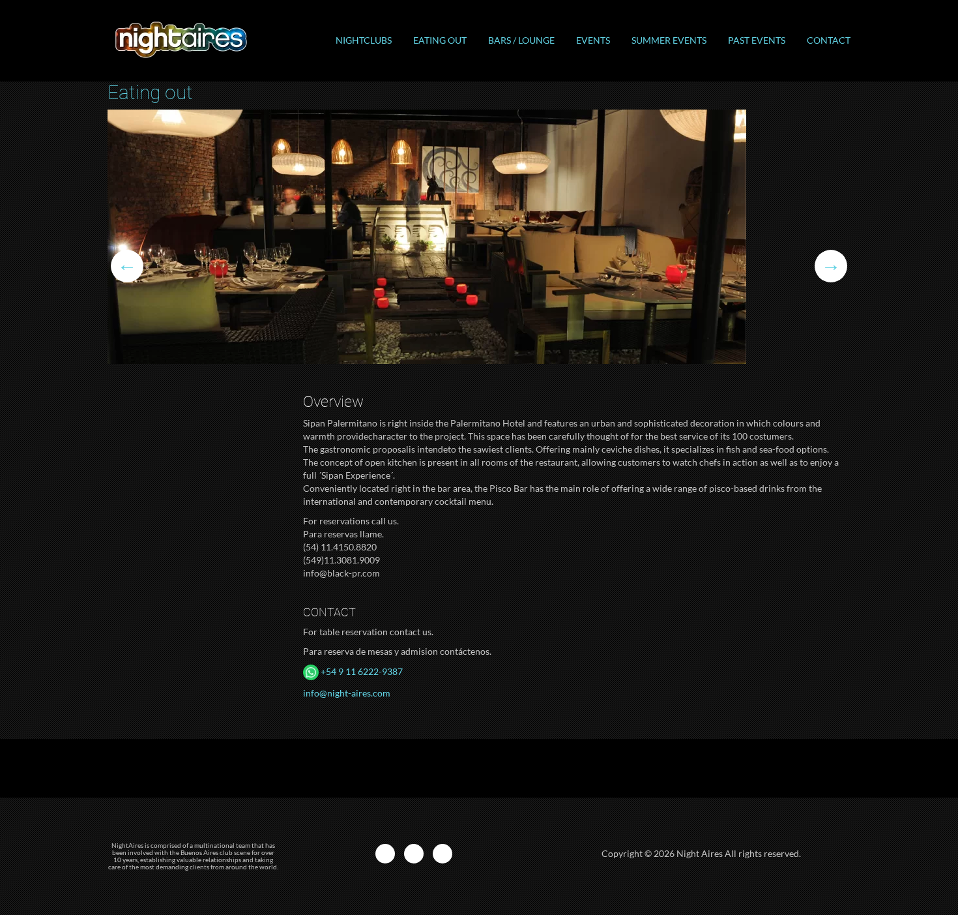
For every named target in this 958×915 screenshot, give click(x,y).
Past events (756, 40)
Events (593, 40)
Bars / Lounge (521, 40)
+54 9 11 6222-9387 (361, 671)
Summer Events (668, 40)
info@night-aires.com (346, 692)
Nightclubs (364, 40)
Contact (828, 40)
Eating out (440, 40)
